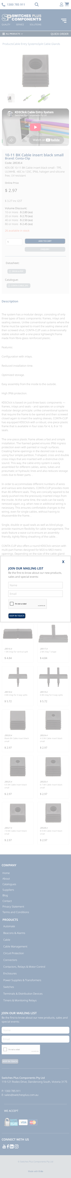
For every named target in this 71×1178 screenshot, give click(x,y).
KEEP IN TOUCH (16, 615)
